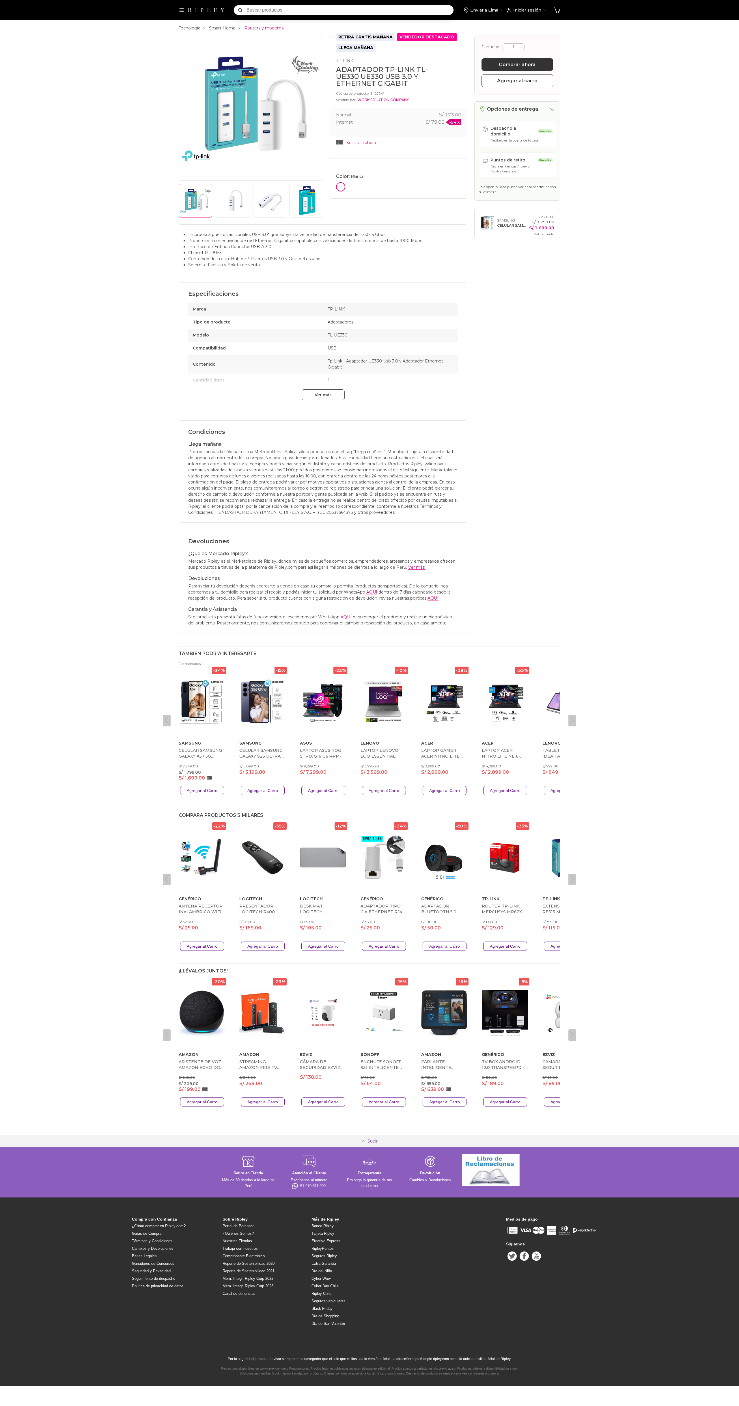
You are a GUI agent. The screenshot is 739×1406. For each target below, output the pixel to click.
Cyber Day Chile (325, 1286)
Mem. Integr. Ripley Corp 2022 (248, 1278)
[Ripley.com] (206, 10)
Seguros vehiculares (328, 1301)
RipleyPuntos (322, 1248)
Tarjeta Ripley (322, 1233)
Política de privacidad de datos (158, 1286)
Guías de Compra (146, 1233)
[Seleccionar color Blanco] (340, 186)
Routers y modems (263, 28)
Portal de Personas (239, 1226)
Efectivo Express (325, 1241)
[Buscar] (240, 10)
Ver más (323, 394)
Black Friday (322, 1308)
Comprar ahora (517, 64)
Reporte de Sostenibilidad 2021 (249, 1271)
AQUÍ (371, 592)
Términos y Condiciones (152, 1241)
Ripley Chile (321, 1293)
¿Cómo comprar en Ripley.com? (159, 1226)
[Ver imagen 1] (195, 200)
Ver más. (417, 567)
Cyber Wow (321, 1278)
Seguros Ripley (324, 1256)
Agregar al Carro (202, 790)
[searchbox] (350, 10)
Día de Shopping (325, 1316)
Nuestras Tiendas (237, 1241)
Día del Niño (321, 1271)
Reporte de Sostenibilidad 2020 (249, 1263)
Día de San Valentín (328, 1323)
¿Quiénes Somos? (238, 1233)
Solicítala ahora (361, 142)
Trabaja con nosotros (240, 1248)
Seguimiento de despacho (153, 1278)
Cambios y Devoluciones (152, 1248)
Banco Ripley (322, 1226)
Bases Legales (144, 1256)
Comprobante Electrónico (244, 1256)
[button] (557, 10)
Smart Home (222, 28)
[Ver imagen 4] (306, 200)
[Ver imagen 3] (269, 200)
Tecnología (189, 28)
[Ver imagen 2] (232, 200)
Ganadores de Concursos (153, 1263)
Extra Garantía (323, 1263)
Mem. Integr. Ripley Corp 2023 (248, 1286)
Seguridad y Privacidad (151, 1271)
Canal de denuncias (239, 1293)
